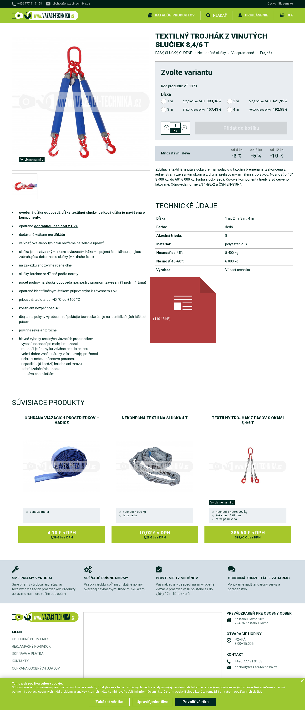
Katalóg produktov (175, 15)
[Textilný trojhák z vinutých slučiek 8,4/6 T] (24, 186)
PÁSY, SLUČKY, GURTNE (173, 53)
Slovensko (285, 3)
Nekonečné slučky (212, 53)
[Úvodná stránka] (45, 15)
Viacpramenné (242, 53)
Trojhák (265, 53)
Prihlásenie (256, 15)
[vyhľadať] (208, 15)
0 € (290, 15)
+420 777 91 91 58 (29, 3)
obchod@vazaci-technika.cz (71, 3)
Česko (272, 3)
